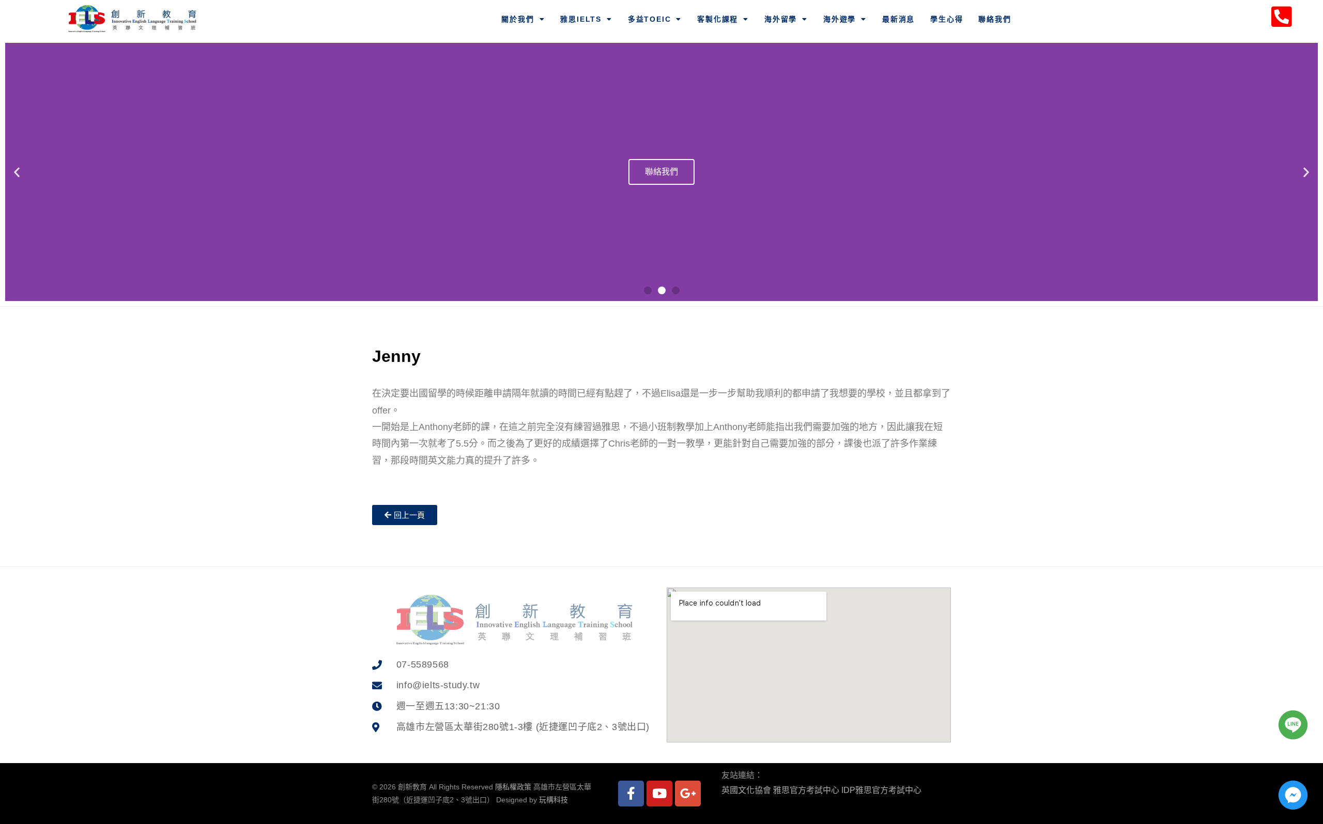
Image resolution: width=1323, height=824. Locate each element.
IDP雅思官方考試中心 (881, 790)
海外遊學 (839, 19)
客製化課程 (717, 19)
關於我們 (517, 19)
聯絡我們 (994, 19)
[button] (648, 290)
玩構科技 (553, 800)
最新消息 (898, 19)
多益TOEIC (649, 19)
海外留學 (780, 19)
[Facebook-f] (631, 793)
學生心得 (946, 19)
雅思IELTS (581, 19)
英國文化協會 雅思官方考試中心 (780, 790)
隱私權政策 (513, 787)
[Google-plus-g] (688, 793)
